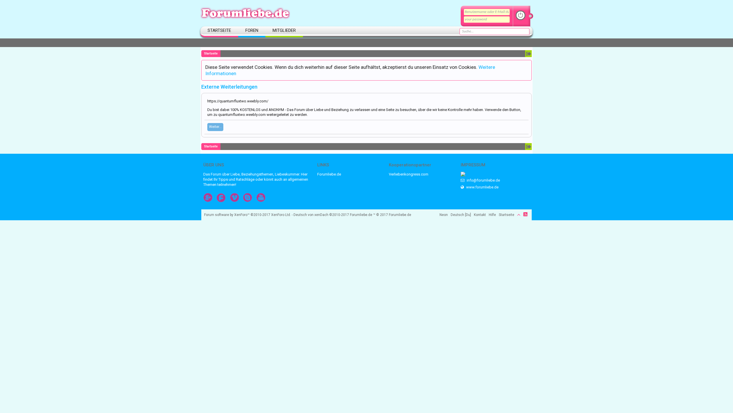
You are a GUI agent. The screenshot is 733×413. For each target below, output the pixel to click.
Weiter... (215, 127)
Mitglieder (284, 30)
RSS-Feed (525, 214)
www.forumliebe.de (481, 187)
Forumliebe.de (329, 174)
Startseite (219, 30)
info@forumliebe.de (483, 180)
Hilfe (492, 215)
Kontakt (480, 215)
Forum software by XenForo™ (247, 215)
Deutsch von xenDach (321, 215)
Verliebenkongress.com (408, 174)
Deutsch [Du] (461, 215)
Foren (251, 30)
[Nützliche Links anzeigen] (528, 53)
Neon (444, 215)
